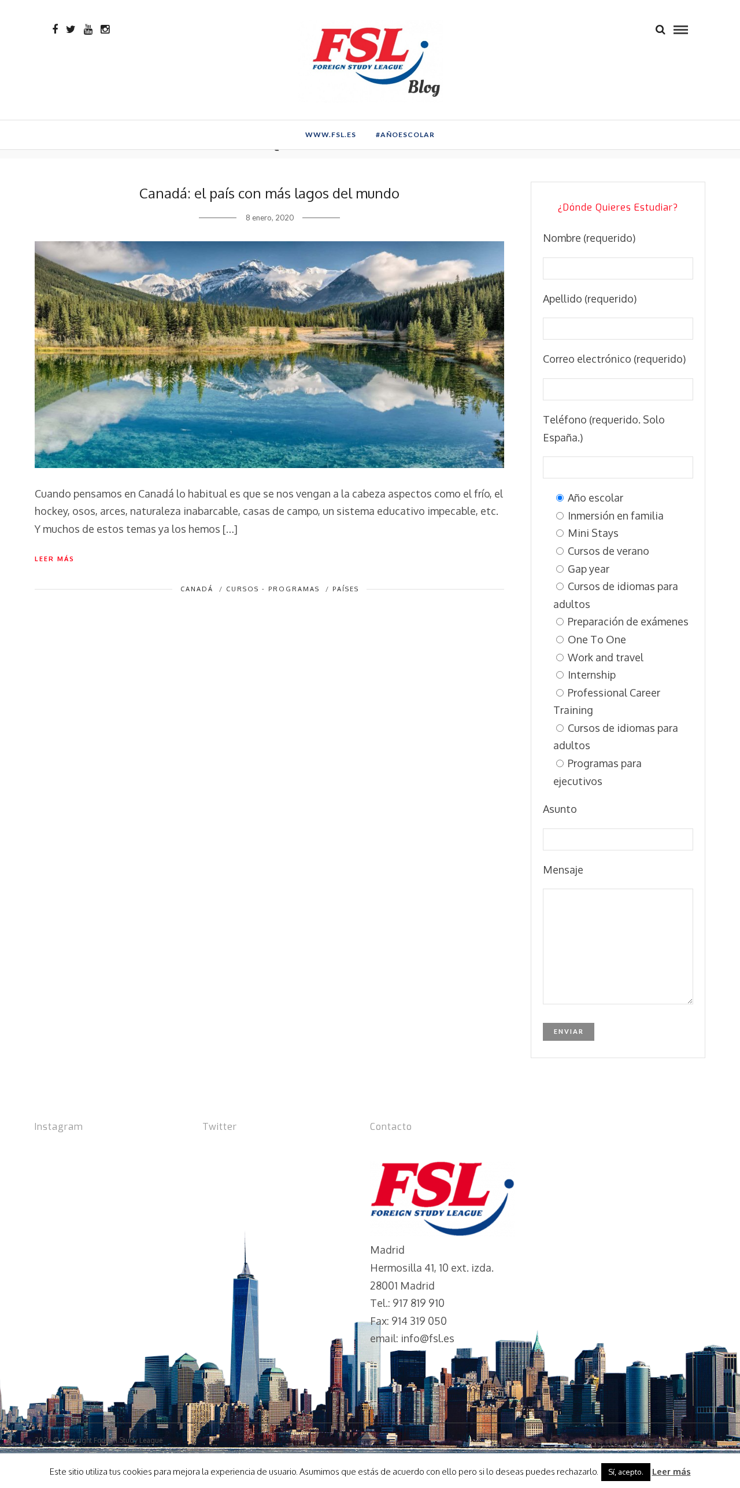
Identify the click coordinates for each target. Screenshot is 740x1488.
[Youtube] (88, 29)
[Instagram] (105, 29)
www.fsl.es (330, 134)
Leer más (55, 559)
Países (345, 589)
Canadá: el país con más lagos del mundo (269, 193)
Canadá (196, 589)
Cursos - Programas (273, 589)
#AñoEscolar (405, 134)
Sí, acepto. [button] (625, 1471)
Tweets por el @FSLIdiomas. (269, 1152)
